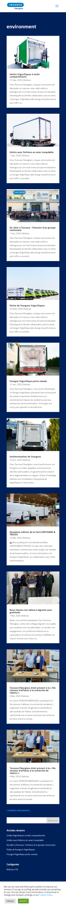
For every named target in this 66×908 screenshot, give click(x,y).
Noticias (27, 80)
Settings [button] (10, 900)
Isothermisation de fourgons (25, 457)
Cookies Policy (45, 895)
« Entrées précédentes (18, 811)
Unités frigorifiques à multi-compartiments (25, 75)
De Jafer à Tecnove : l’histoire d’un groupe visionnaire (31, 844)
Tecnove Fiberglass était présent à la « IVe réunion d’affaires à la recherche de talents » (33, 690)
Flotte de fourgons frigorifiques (27, 306)
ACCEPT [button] (23, 900)
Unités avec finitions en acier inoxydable (32, 152)
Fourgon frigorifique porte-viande (28, 381)
